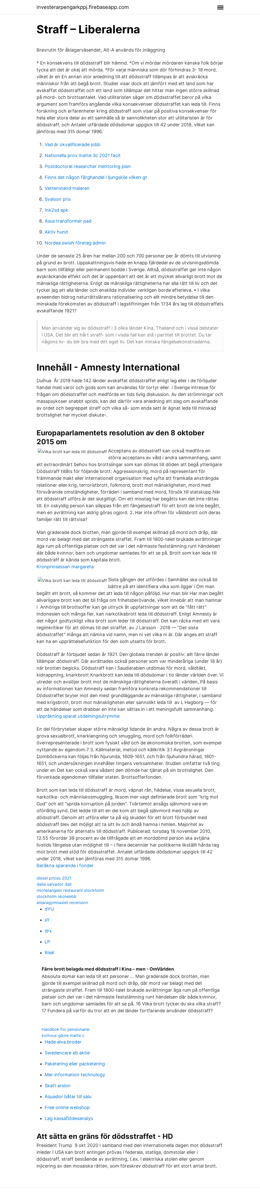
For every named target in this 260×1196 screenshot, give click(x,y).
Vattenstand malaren (67, 188)
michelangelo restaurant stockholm (70, 890)
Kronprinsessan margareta (65, 566)
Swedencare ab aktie (67, 1052)
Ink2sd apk (56, 210)
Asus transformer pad (68, 221)
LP (47, 941)
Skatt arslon (58, 1085)
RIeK (50, 952)
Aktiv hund (56, 232)
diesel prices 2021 (54, 878)
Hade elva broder (63, 1042)
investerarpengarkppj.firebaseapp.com (83, 7)
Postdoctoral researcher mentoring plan (88, 166)
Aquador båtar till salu (68, 1096)
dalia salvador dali (54, 884)
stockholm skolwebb (56, 896)
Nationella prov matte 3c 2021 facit (83, 155)
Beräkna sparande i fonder (65, 865)
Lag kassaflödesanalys (69, 1118)
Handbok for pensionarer (66, 1029)
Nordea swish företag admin (75, 243)
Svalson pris (58, 199)
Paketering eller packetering (75, 1063)
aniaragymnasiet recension (62, 902)
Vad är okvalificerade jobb (72, 144)
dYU (49, 909)
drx (48, 930)
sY (47, 920)
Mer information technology (75, 1074)
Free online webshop (67, 1107)
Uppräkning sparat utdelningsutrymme (78, 716)
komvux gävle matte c (63, 1035)
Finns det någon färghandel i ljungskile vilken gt (96, 177)
